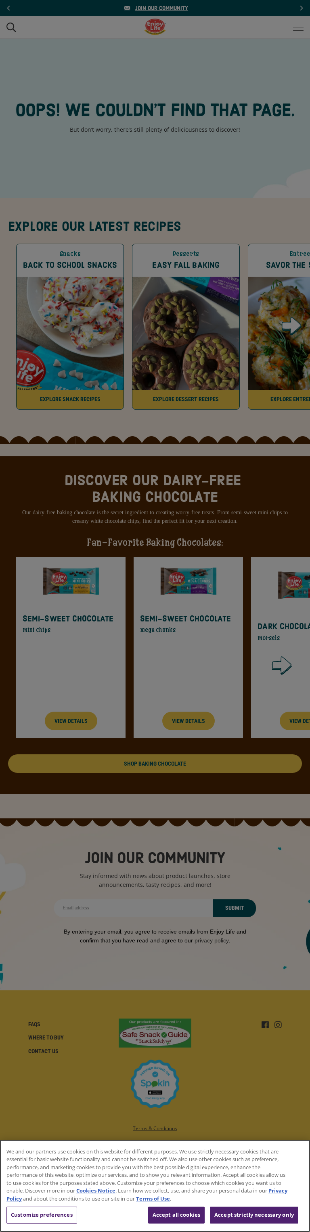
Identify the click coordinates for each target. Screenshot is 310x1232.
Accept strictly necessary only (254, 1214)
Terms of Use (153, 1198)
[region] (155, 1186)
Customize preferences (42, 1214)
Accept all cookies (176, 1214)
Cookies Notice (95, 1190)
